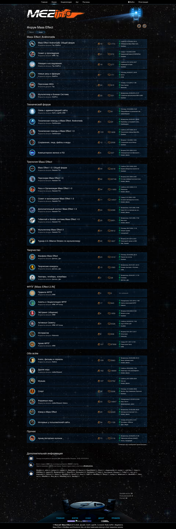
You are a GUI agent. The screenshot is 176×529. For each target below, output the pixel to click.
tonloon (53, 470)
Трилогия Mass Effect (39, 161)
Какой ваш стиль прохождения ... (130, 370)
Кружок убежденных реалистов (130, 169)
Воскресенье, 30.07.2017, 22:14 (130, 265)
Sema (105, 474)
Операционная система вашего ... (131, 153)
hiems (57, 474)
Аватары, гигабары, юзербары (52, 276)
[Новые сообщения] (139, 25)
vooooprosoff (124, 233)
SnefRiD (123, 326)
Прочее (31, 431)
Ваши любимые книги (127, 360)
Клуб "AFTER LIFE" (126, 323)
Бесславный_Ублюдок (111, 472)
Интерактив (43, 332)
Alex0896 (65, 474)
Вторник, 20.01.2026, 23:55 (128, 176)
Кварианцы (124, 189)
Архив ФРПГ (44, 343)
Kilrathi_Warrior (125, 155)
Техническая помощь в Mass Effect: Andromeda (60, 120)
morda (120, 470)
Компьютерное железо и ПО (51, 152)
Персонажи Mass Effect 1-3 (50, 178)
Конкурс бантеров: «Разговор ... (130, 267)
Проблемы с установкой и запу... (130, 122)
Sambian (123, 46)
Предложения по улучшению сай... (131, 111)
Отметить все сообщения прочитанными (132, 444)
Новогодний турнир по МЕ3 (129, 241)
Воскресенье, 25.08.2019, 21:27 (130, 93)
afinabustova (88, 466)
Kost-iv (81, 470)
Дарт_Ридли (124, 424)
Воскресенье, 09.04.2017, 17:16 (130, 275)
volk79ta (128, 470)
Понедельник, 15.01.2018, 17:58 (130, 300)
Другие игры (44, 369)
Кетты (123, 75)
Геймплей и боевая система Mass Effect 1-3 (59, 219)
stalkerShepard (125, 114)
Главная (44, 2)
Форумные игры (45, 400)
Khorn (100, 470)
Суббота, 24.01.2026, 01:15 (129, 187)
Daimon (48, 474)
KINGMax (39, 472)
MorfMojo (96, 474)
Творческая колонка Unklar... (130, 438)
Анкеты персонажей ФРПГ (128, 303)
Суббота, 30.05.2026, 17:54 (129, 368)
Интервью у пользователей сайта (54, 422)
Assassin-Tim (56, 170)
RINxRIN (44, 476)
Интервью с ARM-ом (127, 422)
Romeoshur (80, 472)
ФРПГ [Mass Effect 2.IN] (41, 286)
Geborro (123, 305)
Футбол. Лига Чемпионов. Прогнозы (131, 391)
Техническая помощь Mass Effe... (130, 132)
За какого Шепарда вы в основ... (130, 199)
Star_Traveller (125, 243)
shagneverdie (110, 470)
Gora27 (74, 474)
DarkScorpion (56, 123)
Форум (54, 2)
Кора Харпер (125, 85)
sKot (46, 470)
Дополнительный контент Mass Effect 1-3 (57, 208)
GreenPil (70, 472)
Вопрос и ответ (125, 313)
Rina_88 (53, 476)
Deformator (71, 470)
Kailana (54, 362)
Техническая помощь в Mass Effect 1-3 (56, 131)
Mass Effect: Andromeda (41, 36)
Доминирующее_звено (127, 404)
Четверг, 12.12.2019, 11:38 (128, 82)
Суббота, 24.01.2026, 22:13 (129, 130)
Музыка (41, 380)
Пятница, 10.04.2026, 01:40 (129, 109)
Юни (81, 474)
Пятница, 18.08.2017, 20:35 (129, 72)
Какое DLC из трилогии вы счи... (130, 210)
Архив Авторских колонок (50, 438)
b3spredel (39, 474)
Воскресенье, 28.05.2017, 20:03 (130, 119)
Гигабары (123, 277)
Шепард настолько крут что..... (129, 412)
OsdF (88, 474)
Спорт (41, 391)
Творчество (33, 250)
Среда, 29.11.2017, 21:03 (128, 342)
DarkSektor (90, 472)
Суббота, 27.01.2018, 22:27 (129, 62)
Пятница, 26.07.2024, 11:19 (129, 228)
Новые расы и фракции (49, 73)
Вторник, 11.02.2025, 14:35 (128, 140)
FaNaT (124, 472)
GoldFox (58, 45)
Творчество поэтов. (126, 257)
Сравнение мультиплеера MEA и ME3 (132, 95)
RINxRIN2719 (64, 476)
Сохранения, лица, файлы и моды (54, 142)
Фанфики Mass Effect (48, 255)
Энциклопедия (66, 2)
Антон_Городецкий (126, 440)
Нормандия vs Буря (126, 64)
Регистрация (143, 2)
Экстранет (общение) (48, 312)
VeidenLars (121, 474)
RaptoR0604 (91, 470)
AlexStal (74, 476)
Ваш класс (124, 220)
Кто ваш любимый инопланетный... (131, 179)
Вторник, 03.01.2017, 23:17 (128, 331)
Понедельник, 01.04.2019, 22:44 (130, 399)
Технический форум (39, 104)
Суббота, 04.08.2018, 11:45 (129, 321)
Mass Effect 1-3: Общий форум (52, 167)
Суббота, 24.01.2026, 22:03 (129, 166)
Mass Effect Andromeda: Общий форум (56, 42)
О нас (88, 518)
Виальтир (123, 87)
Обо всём (32, 353)
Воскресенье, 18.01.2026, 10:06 (130, 207)
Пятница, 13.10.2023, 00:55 (129, 389)
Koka (136, 470)
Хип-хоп (123, 381)
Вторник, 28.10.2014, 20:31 (128, 238)
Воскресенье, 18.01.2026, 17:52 (130, 218)
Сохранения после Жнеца (128, 142)
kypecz (48, 472)
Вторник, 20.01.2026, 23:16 (128, 150)
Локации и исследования (50, 63)
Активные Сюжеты (46, 322)
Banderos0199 (58, 472)
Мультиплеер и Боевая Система (53, 94)
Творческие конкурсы (48, 266)
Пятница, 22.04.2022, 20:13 (129, 254)
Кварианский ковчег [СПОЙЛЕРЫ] (130, 54)
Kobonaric (55, 335)
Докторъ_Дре (56, 258)
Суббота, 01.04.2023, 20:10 (129, 41)
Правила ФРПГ (45, 292)
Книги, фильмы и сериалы (50, 359)
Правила (116, 518)
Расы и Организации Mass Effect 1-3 (55, 188)
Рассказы (86, 2)
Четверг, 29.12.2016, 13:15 (128, 420)
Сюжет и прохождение (48, 53)
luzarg (112, 474)
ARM (53, 55)
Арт (77, 2)
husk (99, 472)
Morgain (39, 470)
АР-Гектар (59, 304)
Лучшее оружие (125, 230)
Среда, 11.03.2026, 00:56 (128, 52)
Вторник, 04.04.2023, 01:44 (128, 311)
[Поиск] (144, 25)
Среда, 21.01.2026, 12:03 (128, 197)
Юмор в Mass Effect (47, 411)
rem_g (132, 472)
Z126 (122, 77)
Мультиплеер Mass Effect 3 (51, 229)
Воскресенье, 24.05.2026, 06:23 (130, 409)
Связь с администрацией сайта (53, 110)
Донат (101, 518)
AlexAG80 (131, 474)
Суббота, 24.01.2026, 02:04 (129, 378)
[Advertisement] (123, 481)
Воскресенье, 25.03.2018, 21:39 (130, 436)
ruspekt (62, 470)
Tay (53, 45)
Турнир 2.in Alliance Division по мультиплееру (59, 240)
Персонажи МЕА (45, 84)
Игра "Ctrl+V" (124, 401)
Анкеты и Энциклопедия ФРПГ (52, 301)
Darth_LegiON (56, 113)
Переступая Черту (126, 344)
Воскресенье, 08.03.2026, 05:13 (130, 358)
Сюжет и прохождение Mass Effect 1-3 (56, 198)
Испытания (124, 334)
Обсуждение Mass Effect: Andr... (130, 44)
